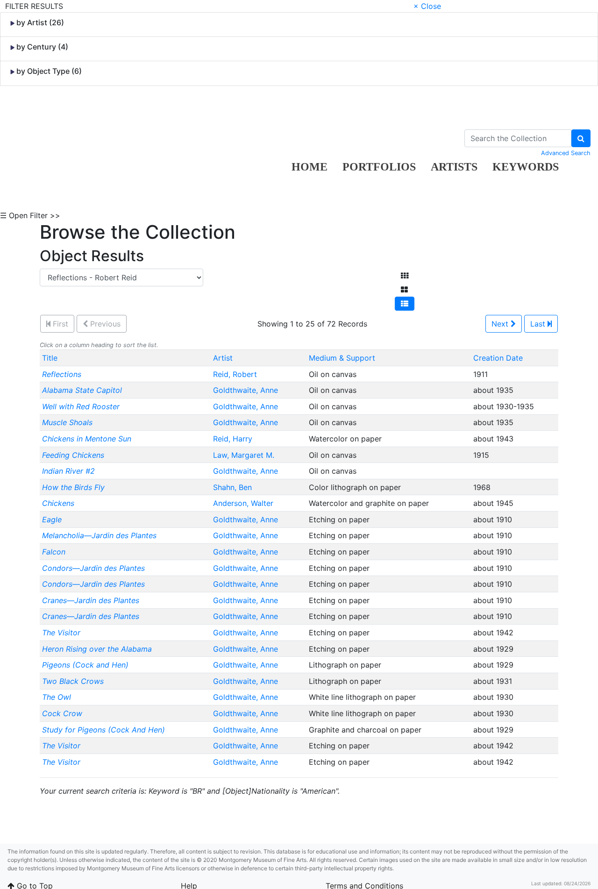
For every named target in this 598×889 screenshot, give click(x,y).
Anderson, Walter (244, 503)
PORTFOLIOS (379, 167)
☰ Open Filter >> (30, 215)
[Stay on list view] (404, 304)
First (59, 323)
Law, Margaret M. (245, 455)
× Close (427, 6)
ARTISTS (454, 167)
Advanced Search (566, 152)
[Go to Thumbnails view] (404, 276)
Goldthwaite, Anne (246, 390)
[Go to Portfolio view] (404, 290)
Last (539, 323)
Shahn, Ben (233, 487)
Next (501, 323)
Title (49, 358)
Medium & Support (342, 358)
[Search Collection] (581, 138)
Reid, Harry (234, 438)
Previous (104, 323)
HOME (309, 167)
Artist (223, 358)
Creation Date (498, 358)
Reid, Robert (236, 374)
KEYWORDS (525, 167)
